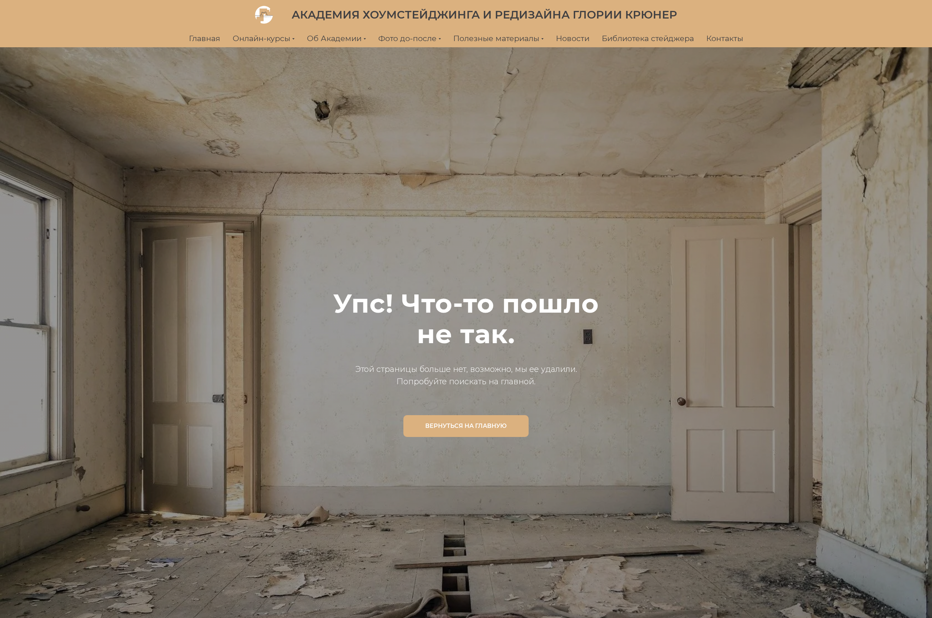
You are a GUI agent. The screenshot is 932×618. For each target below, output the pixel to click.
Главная (204, 38)
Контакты (724, 38)
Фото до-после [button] (407, 38)
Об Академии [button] (334, 38)
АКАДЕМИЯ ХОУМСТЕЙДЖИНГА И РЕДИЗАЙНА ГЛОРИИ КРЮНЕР (484, 14)
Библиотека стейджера (648, 38)
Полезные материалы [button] (496, 38)
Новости (572, 38)
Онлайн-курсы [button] (261, 38)
